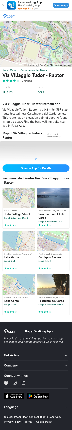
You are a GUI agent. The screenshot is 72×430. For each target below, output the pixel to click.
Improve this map (63, 65)
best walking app (31, 338)
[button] (3, 5)
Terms (28, 421)
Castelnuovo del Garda (33, 70)
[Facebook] (6, 383)
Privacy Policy (12, 421)
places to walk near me (48, 341)
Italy (5, 70)
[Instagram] (15, 383)
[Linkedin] (23, 383)
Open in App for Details (36, 168)
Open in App (61, 5)
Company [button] (11, 365)
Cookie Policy (44, 421)
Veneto (14, 70)
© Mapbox (33, 65)
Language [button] (11, 407)
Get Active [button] (11, 355)
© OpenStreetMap (46, 65)
